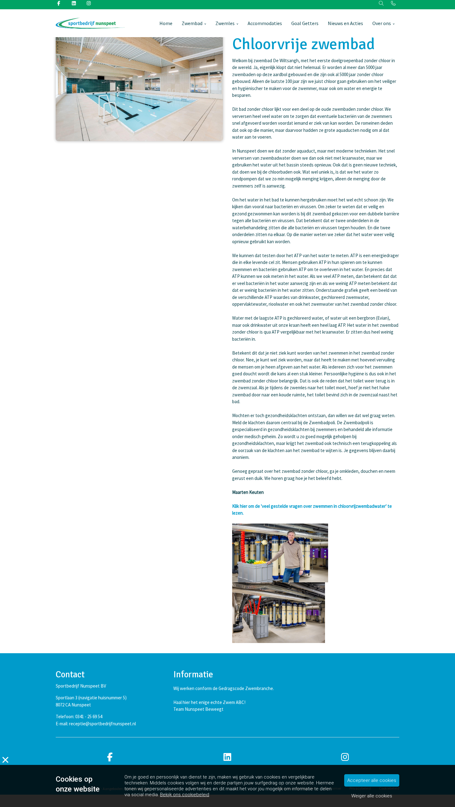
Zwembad (192, 23)
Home (165, 23)
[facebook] (110, 757)
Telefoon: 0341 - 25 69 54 (79, 716)
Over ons (381, 23)
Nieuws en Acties (345, 23)
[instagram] (345, 757)
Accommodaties (265, 23)
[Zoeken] (381, 3)
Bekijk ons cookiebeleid (184, 794)
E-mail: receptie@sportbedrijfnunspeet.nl (96, 724)
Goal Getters (304, 23)
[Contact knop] (393, 3)
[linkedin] (227, 757)
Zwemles (225, 23)
